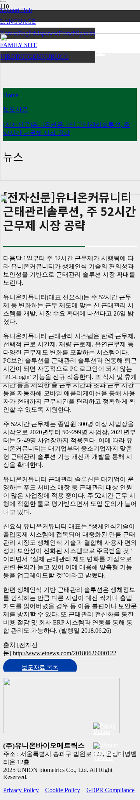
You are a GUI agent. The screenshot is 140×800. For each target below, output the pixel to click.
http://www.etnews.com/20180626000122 (64, 653)
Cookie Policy (62, 790)
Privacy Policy (21, 790)
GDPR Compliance (110, 790)
